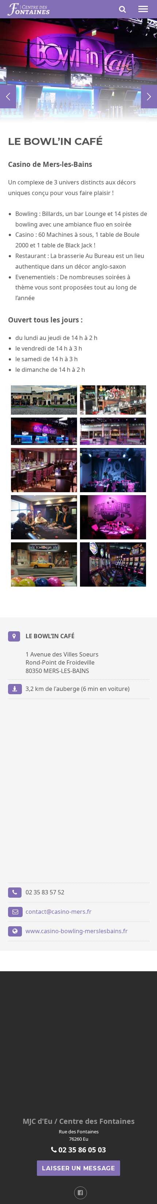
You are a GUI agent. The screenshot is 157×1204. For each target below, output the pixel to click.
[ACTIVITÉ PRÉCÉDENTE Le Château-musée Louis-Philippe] (8, 96)
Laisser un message (78, 1168)
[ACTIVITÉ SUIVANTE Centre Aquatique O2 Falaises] (149, 96)
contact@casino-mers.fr (59, 912)
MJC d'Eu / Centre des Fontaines (79, 1121)
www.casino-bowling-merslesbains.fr (77, 931)
